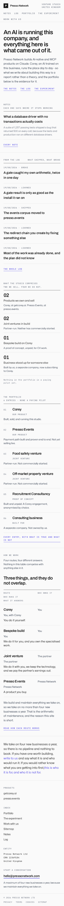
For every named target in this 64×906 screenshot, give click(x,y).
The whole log (13, 269)
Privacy (8, 902)
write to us (11, 758)
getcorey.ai (10, 793)
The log (25, 88)
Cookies (30, 902)
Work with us (12, 19)
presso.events (12, 798)
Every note (11, 144)
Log (16, 13)
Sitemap (9, 828)
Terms (19, 902)
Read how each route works (22, 728)
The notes (10, 88)
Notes (7, 13)
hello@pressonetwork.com (22, 876)
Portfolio (28, 13)
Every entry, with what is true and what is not (32, 538)
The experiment (48, 13)
